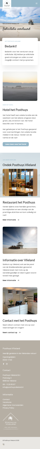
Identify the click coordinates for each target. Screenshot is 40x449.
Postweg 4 (7, 378)
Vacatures (7, 402)
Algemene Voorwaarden (13, 405)
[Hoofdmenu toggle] (36, 3)
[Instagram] (7, 364)
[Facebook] (3, 364)
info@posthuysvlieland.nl (13, 387)
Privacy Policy (8, 408)
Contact (6, 399)
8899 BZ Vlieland (9, 381)
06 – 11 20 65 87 (9, 384)
